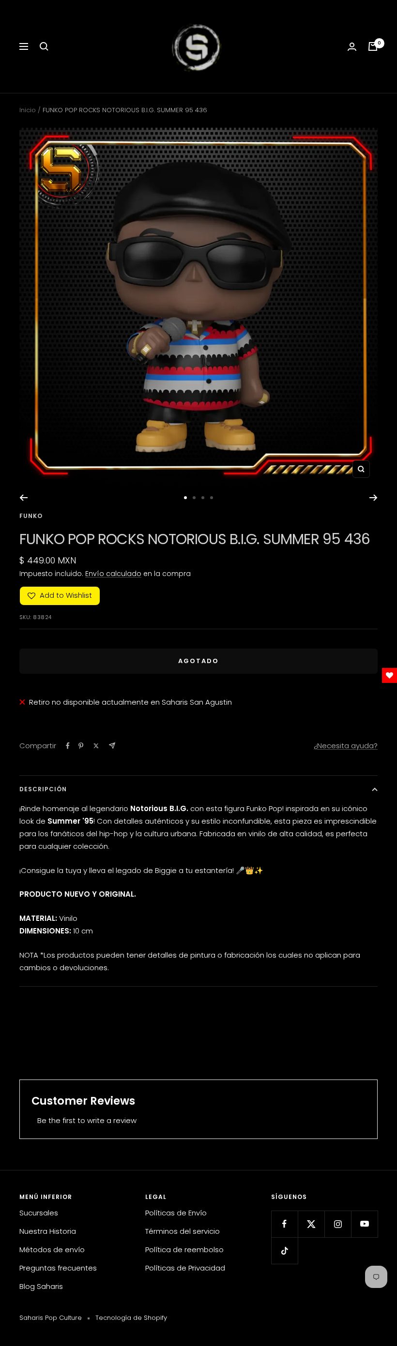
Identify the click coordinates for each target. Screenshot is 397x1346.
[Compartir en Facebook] (68, 745)
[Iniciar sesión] (352, 47)
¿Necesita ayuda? (346, 745)
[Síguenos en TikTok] (284, 1250)
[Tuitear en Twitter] (96, 745)
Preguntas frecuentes (58, 1268)
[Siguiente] (373, 497)
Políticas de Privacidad (185, 1268)
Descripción (43, 789)
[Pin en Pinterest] (80, 745)
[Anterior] (23, 497)
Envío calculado (113, 573)
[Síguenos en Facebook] (284, 1224)
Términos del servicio (182, 1231)
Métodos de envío (52, 1249)
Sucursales (38, 1213)
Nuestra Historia (47, 1231)
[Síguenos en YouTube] (364, 1224)
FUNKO (31, 516)
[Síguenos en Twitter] (311, 1224)
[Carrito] (373, 46)
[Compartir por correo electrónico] (112, 745)
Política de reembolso (184, 1249)
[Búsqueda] (44, 46)
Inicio (27, 110)
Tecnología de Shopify (131, 1317)
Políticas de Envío (176, 1213)
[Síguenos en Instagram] (337, 1224)
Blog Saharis (41, 1286)
